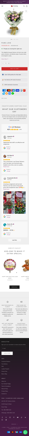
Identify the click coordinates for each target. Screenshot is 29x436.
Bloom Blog (4, 374)
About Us (3, 381)
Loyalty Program (5, 369)
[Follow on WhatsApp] (2, 420)
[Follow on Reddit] (6, 420)
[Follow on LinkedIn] (25, 417)
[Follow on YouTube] (17, 417)
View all (14, 287)
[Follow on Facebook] (2, 417)
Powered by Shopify (14, 428)
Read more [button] (6, 167)
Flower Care (4, 371)
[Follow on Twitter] (6, 417)
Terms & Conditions (6, 386)
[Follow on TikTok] (21, 417)
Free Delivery (4, 364)
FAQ (2, 366)
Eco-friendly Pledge (6, 383)
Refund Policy (4, 388)
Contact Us (4, 393)
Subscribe (7, 353)
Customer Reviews (5, 361)
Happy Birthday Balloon (10, 277)
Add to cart (14, 68)
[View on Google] (4, 137)
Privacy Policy (4, 391)
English (14, 424)
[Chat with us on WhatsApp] (25, 432)
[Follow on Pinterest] (14, 417)
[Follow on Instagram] (10, 417)
